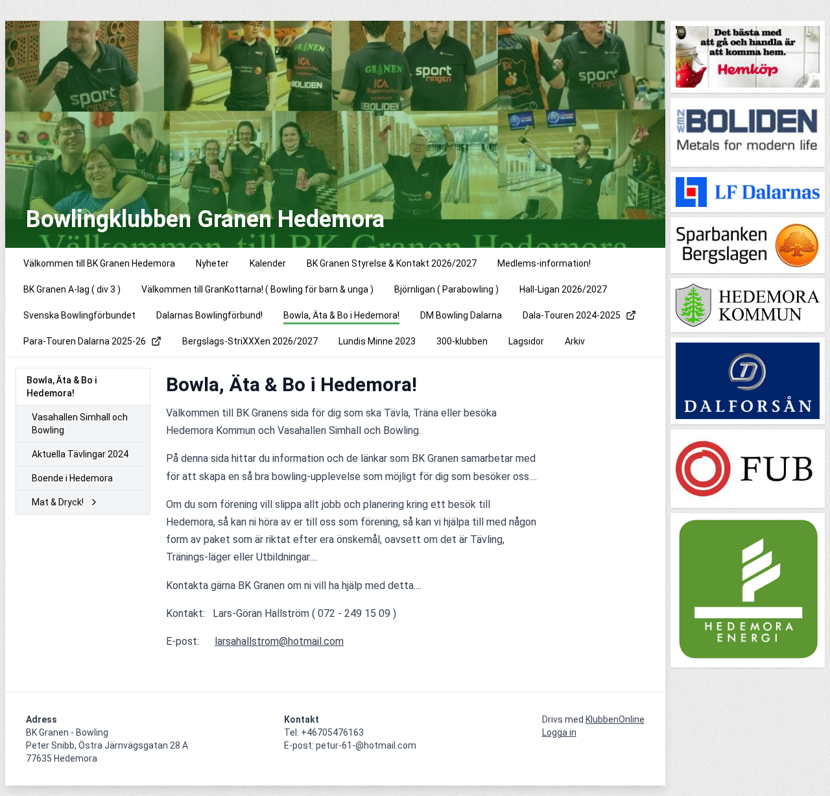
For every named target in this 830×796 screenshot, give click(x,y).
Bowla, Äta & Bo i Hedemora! (62, 386)
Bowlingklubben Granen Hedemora (205, 219)
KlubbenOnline (615, 719)
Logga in (559, 732)
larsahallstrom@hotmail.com (279, 641)
